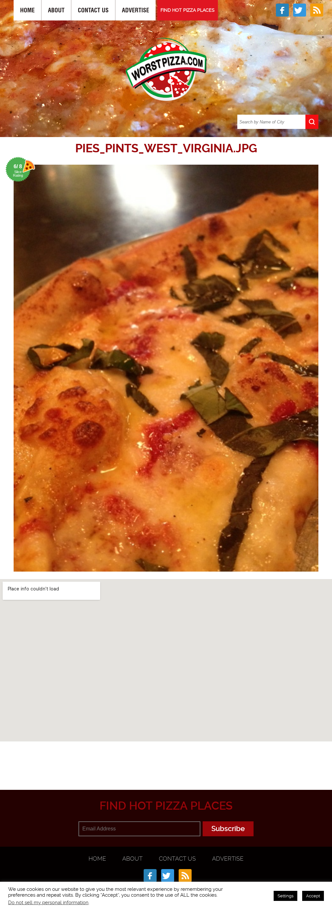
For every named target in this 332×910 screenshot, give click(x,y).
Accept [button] (313, 895)
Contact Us (93, 10)
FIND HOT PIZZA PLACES (187, 10)
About (56, 10)
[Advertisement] (171, 758)
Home (27, 10)
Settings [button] (285, 895)
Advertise (135, 10)
